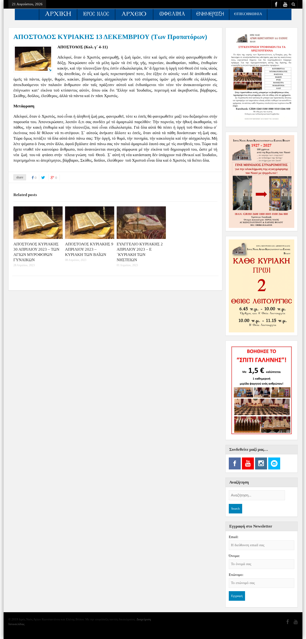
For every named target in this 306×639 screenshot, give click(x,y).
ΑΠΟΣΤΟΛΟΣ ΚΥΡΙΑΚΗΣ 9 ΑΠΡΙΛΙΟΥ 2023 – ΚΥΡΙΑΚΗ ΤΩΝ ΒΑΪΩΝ (89, 249)
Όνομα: (234, 556)
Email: (233, 537)
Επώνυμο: (236, 575)
